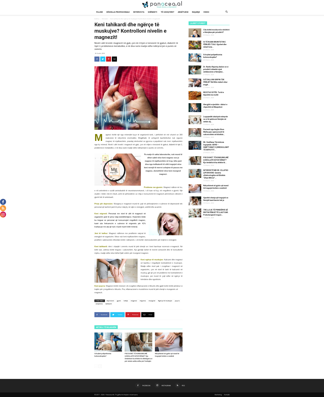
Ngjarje (196, 12)
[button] (227, 12)
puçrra (177, 301)
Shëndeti (152, 12)
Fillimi (99, 12)
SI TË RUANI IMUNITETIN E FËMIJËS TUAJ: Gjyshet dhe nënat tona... (214, 44)
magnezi (134, 301)
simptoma (99, 304)
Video (206, 12)
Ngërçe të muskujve (165, 301)
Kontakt (227, 395)
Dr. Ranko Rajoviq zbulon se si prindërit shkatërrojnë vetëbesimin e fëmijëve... (215, 69)
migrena (143, 301)
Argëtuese (183, 12)
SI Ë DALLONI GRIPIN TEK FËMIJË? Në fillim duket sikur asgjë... (215, 82)
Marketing (218, 395)
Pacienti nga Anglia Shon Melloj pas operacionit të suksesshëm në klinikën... (214, 131)
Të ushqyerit (167, 12)
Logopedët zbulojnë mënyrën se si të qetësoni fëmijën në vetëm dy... (215, 119)
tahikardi (108, 304)
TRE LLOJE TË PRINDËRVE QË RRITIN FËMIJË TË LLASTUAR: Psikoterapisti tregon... (215, 212)
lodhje (126, 301)
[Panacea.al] (162, 4)
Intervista (138, 12)
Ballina (96, 19)
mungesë (152, 301)
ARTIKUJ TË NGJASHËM (106, 327)
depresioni (110, 301)
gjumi (119, 301)
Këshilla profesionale (118, 12)
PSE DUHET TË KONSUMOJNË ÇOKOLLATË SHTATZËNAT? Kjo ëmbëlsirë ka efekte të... (215, 160)
